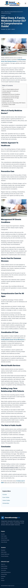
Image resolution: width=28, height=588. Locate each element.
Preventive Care (6, 92)
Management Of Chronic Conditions (11, 94)
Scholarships (6, 503)
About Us (3, 564)
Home (2, 11)
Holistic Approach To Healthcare (10, 91)
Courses (5, 494)
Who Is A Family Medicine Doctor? (11, 89)
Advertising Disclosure (6, 572)
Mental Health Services (8, 101)
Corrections (3, 570)
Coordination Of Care (8, 99)
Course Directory (4, 556)
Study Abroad (4, 542)
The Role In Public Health (9, 104)
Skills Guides (3, 552)
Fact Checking (4, 568)
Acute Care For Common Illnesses (11, 96)
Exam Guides (6, 497)
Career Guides (6, 500)
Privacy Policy (4, 574)
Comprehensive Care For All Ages (11, 97)
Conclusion (6, 106)
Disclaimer (3, 576)
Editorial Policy (4, 566)
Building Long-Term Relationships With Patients (14, 102)
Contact (2, 580)
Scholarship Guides (5, 540)
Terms (2, 578)
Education (3, 550)
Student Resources (5, 554)
